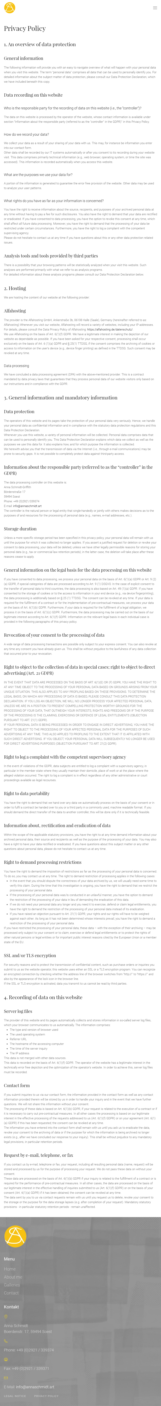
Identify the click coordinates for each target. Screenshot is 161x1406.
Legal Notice (15, 1396)
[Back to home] (10, 8)
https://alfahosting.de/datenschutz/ (110, 329)
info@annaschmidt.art (27, 506)
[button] (155, 8)
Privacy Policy (46, 1396)
